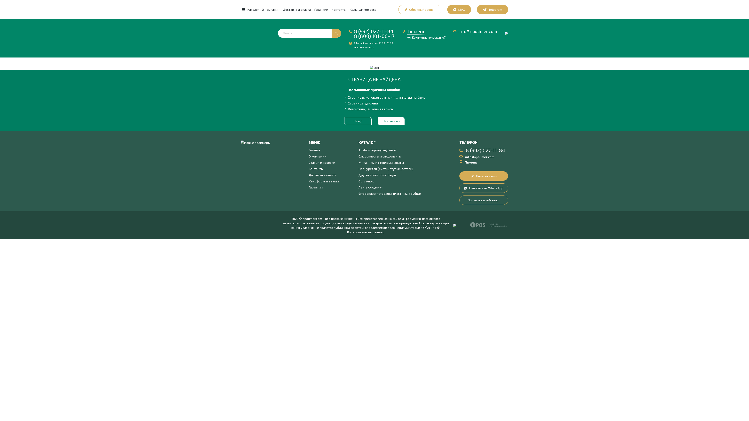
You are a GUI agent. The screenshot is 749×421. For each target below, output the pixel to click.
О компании (271, 9)
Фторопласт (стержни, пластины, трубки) (390, 193)
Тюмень (416, 31)
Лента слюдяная (370, 187)
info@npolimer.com (477, 31)
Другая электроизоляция (377, 175)
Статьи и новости (322, 162)
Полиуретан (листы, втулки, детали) (386, 169)
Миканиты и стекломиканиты (381, 162)
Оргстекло (366, 181)
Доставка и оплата (297, 9)
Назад (357, 121)
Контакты (339, 9)
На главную (391, 121)
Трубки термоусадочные (377, 150)
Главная (314, 150)
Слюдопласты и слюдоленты (380, 156)
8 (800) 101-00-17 (374, 36)
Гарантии (321, 9)
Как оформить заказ (324, 181)
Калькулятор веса (363, 9)
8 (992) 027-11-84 (373, 31)
